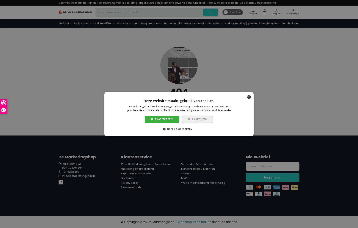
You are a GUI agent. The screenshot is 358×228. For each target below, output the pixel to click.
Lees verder (224, 110)
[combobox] (249, 97)
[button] (179, 129)
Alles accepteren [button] (162, 119)
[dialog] (179, 114)
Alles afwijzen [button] (197, 119)
